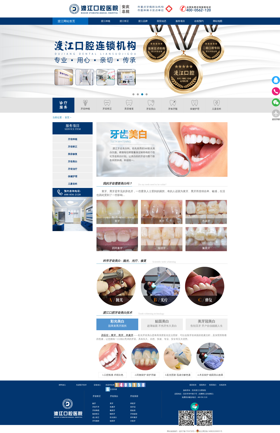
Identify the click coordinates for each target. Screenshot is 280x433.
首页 (67, 117)
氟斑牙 (112, 410)
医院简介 (202, 385)
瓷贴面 (132, 410)
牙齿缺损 (133, 414)
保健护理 (72, 176)
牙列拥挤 (95, 421)
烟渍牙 (112, 421)
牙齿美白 (72, 161)
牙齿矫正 (72, 146)
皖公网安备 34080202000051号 (210, 431)
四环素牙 (133, 417)
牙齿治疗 (72, 169)
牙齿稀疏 (95, 410)
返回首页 (192, 385)
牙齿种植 (72, 139)
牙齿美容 (134, 396)
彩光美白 (113, 417)
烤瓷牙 (132, 403)
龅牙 (94, 403)
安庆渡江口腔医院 (199, 390)
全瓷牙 (132, 421)
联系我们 (212, 385)
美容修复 (72, 154)
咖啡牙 (112, 414)
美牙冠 (132, 407)
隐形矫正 (95, 414)
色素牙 (112, 407)
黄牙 (111, 403)
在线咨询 (222, 385)
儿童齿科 (72, 184)
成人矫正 (95, 417)
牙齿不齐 (95, 407)
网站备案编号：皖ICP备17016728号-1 (181, 431)
